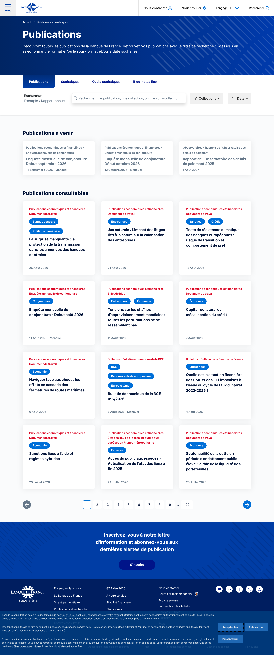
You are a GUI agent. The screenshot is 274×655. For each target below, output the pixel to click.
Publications (38, 82)
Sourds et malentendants (175, 594)
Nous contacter (169, 588)
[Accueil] (27, 594)
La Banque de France (68, 595)
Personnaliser (230, 638)
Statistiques (70, 82)
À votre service (116, 595)
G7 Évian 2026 (115, 588)
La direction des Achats (174, 606)
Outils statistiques (106, 82)
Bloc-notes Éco (145, 82)
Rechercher (33, 96)
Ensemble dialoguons (68, 588)
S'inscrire (137, 565)
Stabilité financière (118, 602)
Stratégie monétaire (67, 602)
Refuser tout (256, 627)
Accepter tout (230, 627)
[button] (259, 8)
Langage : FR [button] (224, 8)
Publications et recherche (70, 609)
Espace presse (168, 600)
